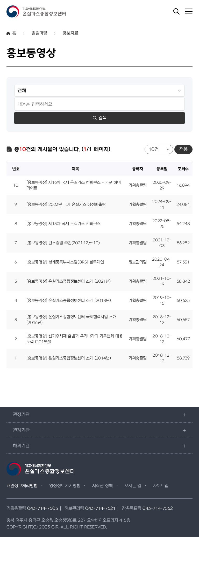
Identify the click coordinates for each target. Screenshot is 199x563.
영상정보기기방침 (64, 486)
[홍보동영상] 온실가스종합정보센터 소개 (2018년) (68, 300)
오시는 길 (132, 486)
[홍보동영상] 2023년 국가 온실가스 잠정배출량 (66, 204)
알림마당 (39, 33)
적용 (183, 149)
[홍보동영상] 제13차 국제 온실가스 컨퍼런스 (63, 223)
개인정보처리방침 (22, 486)
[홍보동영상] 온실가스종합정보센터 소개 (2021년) (68, 281)
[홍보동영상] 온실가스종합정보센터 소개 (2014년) (68, 358)
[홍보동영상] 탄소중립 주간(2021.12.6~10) (63, 243)
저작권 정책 (102, 486)
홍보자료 (70, 33)
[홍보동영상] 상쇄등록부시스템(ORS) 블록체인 (65, 262)
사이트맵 (160, 486)
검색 (102, 118)
